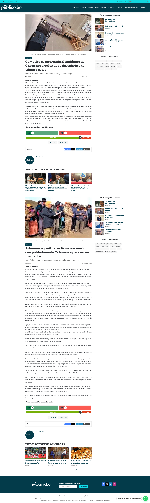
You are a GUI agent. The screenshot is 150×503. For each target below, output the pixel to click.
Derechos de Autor (63, 496)
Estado (115, 61)
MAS (107, 63)
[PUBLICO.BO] (11, 7)
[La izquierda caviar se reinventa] (99, 49)
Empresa (103, 7)
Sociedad (120, 7)
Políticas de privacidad (74, 496)
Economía (90, 7)
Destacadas (63, 143)
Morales (112, 63)
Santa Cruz (107, 69)
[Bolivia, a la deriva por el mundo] (99, 28)
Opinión (84, 7)
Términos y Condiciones (85, 496)
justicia (97, 63)
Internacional (112, 7)
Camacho (53, 143)
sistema (114, 69)
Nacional (118, 63)
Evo (120, 61)
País (97, 66)
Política (97, 7)
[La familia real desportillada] (99, 21)
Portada (107, 66)
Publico (119, 66)
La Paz (102, 63)
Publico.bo (40, 156)
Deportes (143, 7)
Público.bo (76, 7)
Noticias (33, 54)
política (101, 66)
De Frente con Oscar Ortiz (131, 7)
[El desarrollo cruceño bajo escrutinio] (99, 35)
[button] (145, 498)
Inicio (28, 54)
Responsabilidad (99, 69)
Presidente (113, 66)
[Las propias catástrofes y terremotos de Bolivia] (99, 42)
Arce (97, 61)
